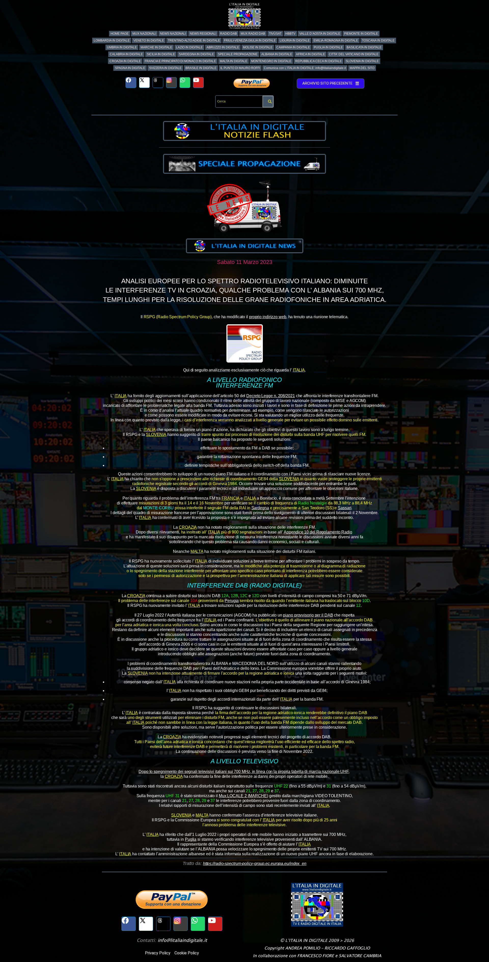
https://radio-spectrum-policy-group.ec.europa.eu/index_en (254, 863)
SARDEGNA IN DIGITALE (196, 54)
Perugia (232, 600)
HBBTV (290, 33)
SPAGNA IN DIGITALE (130, 68)
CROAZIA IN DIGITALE (125, 61)
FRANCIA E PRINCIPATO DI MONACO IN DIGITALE (180, 61)
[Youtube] (198, 82)
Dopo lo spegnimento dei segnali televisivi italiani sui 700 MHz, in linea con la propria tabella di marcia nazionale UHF (243, 771)
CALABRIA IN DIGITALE (126, 54)
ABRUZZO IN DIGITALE (223, 47)
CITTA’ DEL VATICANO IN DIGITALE (353, 54)
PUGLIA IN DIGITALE (328, 47)
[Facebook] (131, 82)
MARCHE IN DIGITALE (156, 47)
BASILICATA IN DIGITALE (364, 47)
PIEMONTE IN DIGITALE (361, 33)
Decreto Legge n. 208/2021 (270, 396)
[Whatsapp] (185, 82)
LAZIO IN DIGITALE (189, 47)
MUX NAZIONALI (144, 33)
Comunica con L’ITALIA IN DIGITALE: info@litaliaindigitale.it (305, 68)
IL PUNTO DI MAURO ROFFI (240, 68)
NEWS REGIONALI (203, 33)
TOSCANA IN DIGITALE (378, 40)
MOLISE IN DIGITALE (258, 47)
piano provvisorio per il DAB (308, 615)
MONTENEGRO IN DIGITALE (271, 61)
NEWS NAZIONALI (173, 33)
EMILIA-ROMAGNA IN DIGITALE (336, 40)
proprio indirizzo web (267, 317)
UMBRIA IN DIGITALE (122, 47)
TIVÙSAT (275, 33)
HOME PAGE (120, 33)
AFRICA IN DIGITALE (310, 54)
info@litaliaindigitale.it (182, 940)
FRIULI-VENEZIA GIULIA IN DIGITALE (250, 40)
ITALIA (299, 370)
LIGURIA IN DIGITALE (295, 40)
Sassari (344, 508)
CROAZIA (188, 527)
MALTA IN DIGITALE (233, 61)
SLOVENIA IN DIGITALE (362, 61)
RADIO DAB (228, 33)
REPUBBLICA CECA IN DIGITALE (318, 61)
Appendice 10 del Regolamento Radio (318, 532)
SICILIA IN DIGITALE (161, 54)
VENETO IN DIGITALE (148, 40)
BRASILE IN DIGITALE (200, 68)
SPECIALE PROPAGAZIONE (237, 54)
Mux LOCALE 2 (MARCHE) (243, 796)
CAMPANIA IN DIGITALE (293, 47)
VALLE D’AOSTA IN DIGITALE (319, 33)
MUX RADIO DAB (253, 33)
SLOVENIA (156, 434)
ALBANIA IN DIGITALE (276, 54)
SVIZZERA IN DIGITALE (165, 68)
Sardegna (260, 508)
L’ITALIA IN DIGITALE (306, 940)
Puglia (190, 839)
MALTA (197, 551)
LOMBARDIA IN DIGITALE (112, 40)
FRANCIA (230, 498)
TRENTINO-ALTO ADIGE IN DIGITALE (194, 40)
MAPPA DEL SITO (362, 68)
